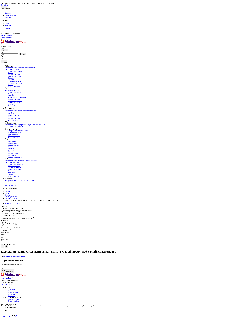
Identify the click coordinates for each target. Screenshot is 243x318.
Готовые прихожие (31, 160)
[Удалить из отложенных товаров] (6, 246)
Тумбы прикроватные (15, 101)
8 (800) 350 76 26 (6, 35)
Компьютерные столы (15, 134)
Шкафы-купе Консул (15, 157)
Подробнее (4, 5)
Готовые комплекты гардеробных (15, 125)
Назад (5, 62)
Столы (10, 117)
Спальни (7, 195)
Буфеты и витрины (14, 76)
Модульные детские (29, 110)
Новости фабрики (14, 301)
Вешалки (11, 171)
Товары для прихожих (15, 164)
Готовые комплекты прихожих (14, 160)
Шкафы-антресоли (14, 153)
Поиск (3, 52)
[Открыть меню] (1, 39)
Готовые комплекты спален (13, 90)
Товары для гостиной (15, 71)
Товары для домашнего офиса (18, 131)
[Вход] (2, 57)
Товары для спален (14, 92)
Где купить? (8, 12)
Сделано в (6, 316)
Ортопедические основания (17, 97)
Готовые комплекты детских (14, 110)
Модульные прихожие (12, 162)
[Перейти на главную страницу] (15, 42)
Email (2, 266)
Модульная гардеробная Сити (36, 125)
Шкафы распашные (14, 152)
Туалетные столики (14, 102)
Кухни (10, 182)
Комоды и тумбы (13, 115)
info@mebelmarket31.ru (8, 284)
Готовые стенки (29, 68)
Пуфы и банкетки (14, 86)
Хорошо (4, 7)
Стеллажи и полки (14, 120)
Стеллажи (11, 150)
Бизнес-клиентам (10, 15)
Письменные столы (14, 132)
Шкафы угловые (13, 145)
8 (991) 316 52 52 (6, 37)
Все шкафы (12, 141)
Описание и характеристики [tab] (14, 203)
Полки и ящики (13, 143)
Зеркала (10, 73)
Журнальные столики (15, 81)
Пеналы (10, 147)
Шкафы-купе (12, 155)
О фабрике (8, 13)
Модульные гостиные (12, 69)
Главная (7, 191)
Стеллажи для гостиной (16, 83)
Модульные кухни (29, 180)
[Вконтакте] (6, 311)
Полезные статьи (13, 299)
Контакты (8, 17)
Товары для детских (14, 112)
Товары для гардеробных (16, 126)
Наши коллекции (10, 185)
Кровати (11, 95)
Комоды (11, 78)
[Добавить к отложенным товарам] (2, 246)
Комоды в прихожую (15, 169)
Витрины (11, 148)
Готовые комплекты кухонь (13, 180)
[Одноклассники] (5, 313)
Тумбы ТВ (11, 79)
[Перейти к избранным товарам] (2, 59)
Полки (10, 85)
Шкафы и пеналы (14, 74)
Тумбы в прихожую (14, 167)
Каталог (7, 193)
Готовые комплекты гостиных (14, 68)
